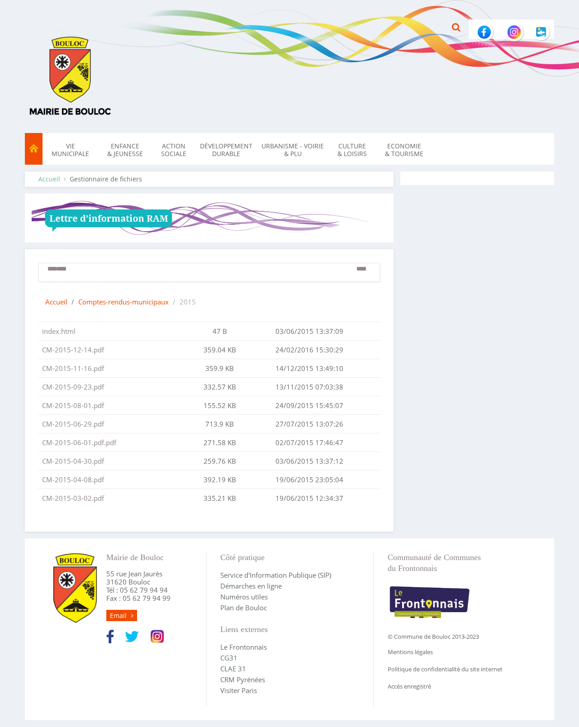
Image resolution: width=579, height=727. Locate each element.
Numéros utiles (244, 596)
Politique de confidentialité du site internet (445, 669)
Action (173, 150)
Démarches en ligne (251, 585)
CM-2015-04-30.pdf (73, 461)
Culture (352, 150)
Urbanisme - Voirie (292, 150)
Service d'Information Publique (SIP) (275, 575)
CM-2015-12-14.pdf (73, 349)
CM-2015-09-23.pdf (73, 386)
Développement (226, 150)
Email (118, 615)
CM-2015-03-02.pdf (73, 498)
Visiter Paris (238, 690)
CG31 (228, 657)
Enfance (125, 150)
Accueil (49, 179)
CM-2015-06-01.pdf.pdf (79, 442)
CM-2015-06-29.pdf (73, 423)
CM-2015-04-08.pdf (73, 479)
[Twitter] (132, 635)
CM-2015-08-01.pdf (73, 405)
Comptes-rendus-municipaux (123, 301)
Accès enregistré (409, 686)
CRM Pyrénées (242, 679)
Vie (70, 150)
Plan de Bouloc (243, 607)
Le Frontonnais (243, 646)
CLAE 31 (233, 668)
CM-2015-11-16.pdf (73, 368)
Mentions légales (410, 652)
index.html (59, 331)
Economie (404, 150)
